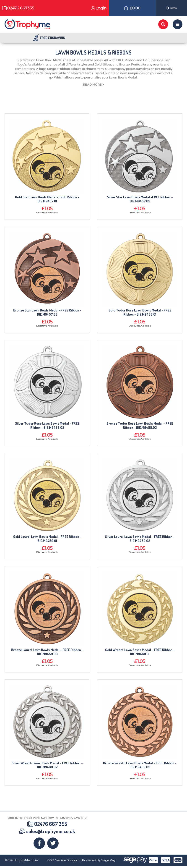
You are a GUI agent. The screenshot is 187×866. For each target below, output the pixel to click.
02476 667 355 (50, 824)
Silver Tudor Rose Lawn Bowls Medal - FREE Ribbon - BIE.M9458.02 (47, 425)
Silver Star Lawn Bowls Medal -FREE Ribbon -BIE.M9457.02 (140, 199)
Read (92, 84)
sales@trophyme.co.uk (50, 831)
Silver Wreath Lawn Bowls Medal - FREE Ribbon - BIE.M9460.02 (47, 765)
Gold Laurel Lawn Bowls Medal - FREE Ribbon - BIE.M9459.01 (47, 539)
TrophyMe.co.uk (27, 860)
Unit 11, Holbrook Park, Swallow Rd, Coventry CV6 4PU (47, 818)
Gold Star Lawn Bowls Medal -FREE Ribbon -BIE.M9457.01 (47, 199)
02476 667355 (20, 8)
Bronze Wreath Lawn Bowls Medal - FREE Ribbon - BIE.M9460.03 (140, 765)
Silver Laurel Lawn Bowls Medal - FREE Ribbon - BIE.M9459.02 (140, 539)
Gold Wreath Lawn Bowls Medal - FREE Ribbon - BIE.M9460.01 (140, 652)
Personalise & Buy (47, 157)
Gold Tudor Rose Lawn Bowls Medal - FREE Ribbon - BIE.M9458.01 (140, 312)
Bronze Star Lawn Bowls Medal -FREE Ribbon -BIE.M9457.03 (47, 312)
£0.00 (135, 8)
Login (101, 8)
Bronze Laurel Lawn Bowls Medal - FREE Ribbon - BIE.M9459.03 (47, 652)
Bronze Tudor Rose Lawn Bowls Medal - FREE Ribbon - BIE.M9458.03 (139, 425)
